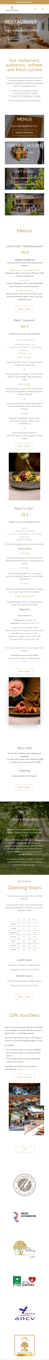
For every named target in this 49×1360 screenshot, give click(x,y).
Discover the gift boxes (24, 184)
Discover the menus (24, 132)
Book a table (13, 39)
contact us (20, 1069)
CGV (25, 1149)
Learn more (24, 159)
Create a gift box (24, 1077)
